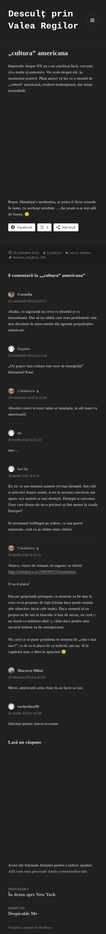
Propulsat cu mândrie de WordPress (30, 927)
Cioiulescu (54, 253)
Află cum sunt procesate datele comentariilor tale (47, 871)
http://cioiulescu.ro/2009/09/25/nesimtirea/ (42, 572)
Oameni (85, 253)
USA (43, 257)
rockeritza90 (28, 706)
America (18, 257)
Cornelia (24, 294)
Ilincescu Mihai (30, 670)
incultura (32, 257)
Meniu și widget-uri (92, 25)
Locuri (73, 253)
